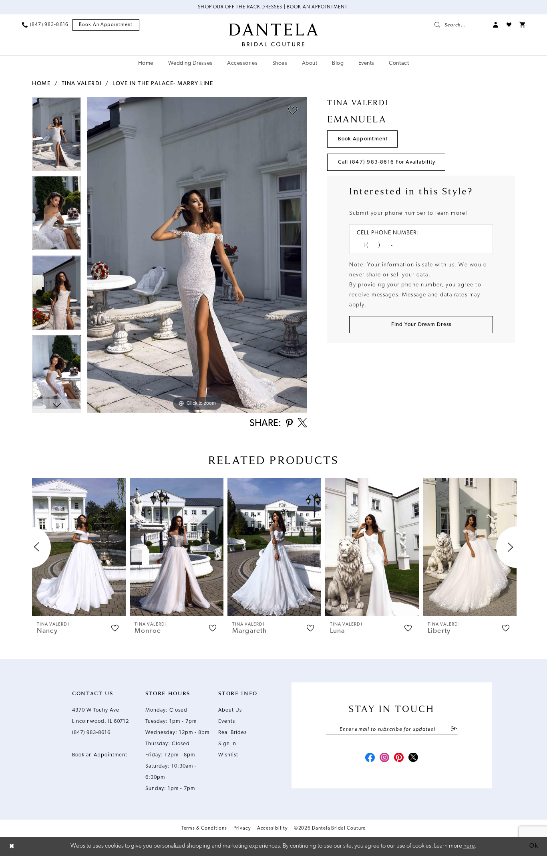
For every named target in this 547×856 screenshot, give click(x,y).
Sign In (227, 743)
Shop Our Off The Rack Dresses (240, 7)
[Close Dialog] (12, 847)
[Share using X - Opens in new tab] (302, 423)
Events (226, 721)
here (469, 846)
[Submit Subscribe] (454, 729)
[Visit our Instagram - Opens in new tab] (384, 758)
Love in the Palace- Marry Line (163, 84)
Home (41, 84)
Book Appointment (363, 139)
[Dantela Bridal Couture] (273, 35)
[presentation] (79, 547)
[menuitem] (45, 25)
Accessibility (272, 828)
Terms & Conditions (204, 828)
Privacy (241, 828)
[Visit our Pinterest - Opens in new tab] (399, 758)
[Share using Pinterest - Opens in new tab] (289, 423)
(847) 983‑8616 (91, 732)
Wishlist (228, 755)
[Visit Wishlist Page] (509, 25)
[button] (496, 25)
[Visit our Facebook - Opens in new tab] (370, 758)
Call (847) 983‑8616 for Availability (387, 162)
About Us (230, 710)
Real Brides (232, 732)
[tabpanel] (56, 136)
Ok (533, 846)
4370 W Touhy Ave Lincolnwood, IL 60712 (100, 716)
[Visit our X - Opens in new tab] (413, 758)
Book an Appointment (317, 7)
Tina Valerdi (82, 84)
